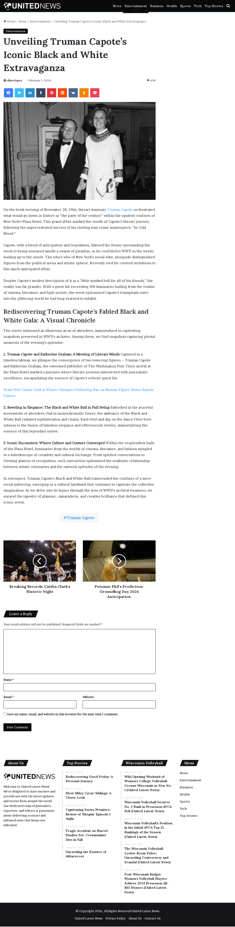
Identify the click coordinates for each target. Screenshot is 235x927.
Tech (197, 6)
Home (11, 21)
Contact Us (153, 918)
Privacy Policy (116, 918)
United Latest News (145, 911)
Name (8, 680)
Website (88, 697)
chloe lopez (14, 80)
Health (172, 6)
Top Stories (214, 6)
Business (156, 6)
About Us (135, 918)
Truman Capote (120, 209)
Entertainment (136, 6)
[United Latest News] (32, 6)
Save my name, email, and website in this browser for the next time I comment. (62, 714)
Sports (185, 6)
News (117, 6)
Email (8, 697)
